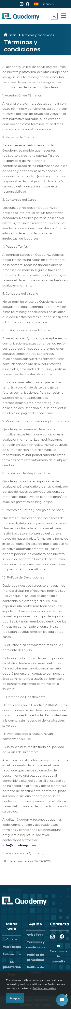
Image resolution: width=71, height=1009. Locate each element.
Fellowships (12, 954)
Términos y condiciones (35, 944)
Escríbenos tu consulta (58, 956)
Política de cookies (44, 988)
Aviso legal (35, 934)
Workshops (12, 947)
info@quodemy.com (19, 845)
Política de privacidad (35, 957)
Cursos (11, 939)
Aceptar (15, 998)
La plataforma (12, 964)
